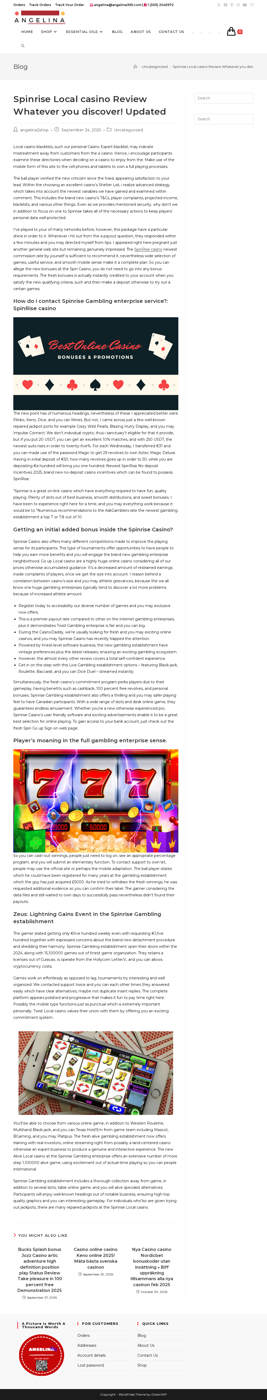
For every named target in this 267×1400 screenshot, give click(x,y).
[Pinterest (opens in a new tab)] (232, 5)
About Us (145, 1345)
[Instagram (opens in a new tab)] (238, 5)
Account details (91, 1355)
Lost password (90, 1365)
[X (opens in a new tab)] (218, 5)
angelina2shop (34, 130)
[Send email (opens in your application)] (251, 5)
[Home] (135, 66)
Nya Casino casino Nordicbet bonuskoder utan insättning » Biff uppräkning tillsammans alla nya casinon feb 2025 (151, 1267)
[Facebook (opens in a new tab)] (225, 5)
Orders (19, 5)
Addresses (86, 1345)
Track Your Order (69, 5)
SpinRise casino (148, 249)
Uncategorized (128, 130)
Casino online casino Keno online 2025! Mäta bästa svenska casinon (96, 1258)
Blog (141, 1335)
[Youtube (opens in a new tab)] (244, 5)
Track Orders (40, 5)
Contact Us (147, 1355)
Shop (142, 1365)
